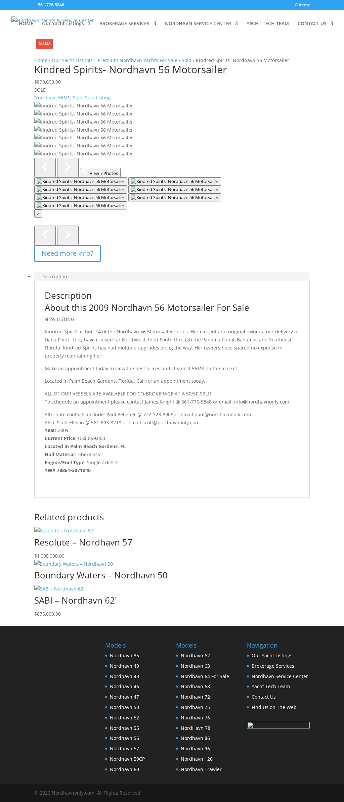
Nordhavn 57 (124, 748)
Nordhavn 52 (124, 717)
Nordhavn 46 (124, 686)
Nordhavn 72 (195, 697)
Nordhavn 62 (195, 655)
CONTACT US (312, 24)
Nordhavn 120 (197, 759)
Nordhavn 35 (124, 655)
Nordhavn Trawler (201, 769)
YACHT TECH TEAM (268, 24)
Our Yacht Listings (63, 24)
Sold (186, 60)
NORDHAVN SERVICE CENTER (198, 24)
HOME (26, 24)
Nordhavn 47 (124, 697)
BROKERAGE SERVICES (124, 24)
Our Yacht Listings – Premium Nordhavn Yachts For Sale (114, 60)
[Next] (68, 235)
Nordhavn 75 (195, 707)
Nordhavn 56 (124, 738)
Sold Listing (98, 97)
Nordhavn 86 (195, 738)
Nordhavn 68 (195, 686)
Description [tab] (54, 276)
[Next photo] (68, 167)
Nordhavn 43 (124, 676)
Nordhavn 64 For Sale (205, 676)
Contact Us (264, 697)
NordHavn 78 (195, 728)
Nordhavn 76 (195, 717)
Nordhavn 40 (124, 666)
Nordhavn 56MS (52, 97)
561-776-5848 (51, 5)
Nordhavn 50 (124, 707)
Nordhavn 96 (195, 748)
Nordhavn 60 (124, 769)
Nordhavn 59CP (127, 759)
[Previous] (45, 235)
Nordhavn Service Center (280, 676)
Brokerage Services (273, 666)
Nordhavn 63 (195, 666)
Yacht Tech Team (271, 686)
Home (40, 60)
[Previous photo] (45, 167)
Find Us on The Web (274, 707)
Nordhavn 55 (124, 728)
